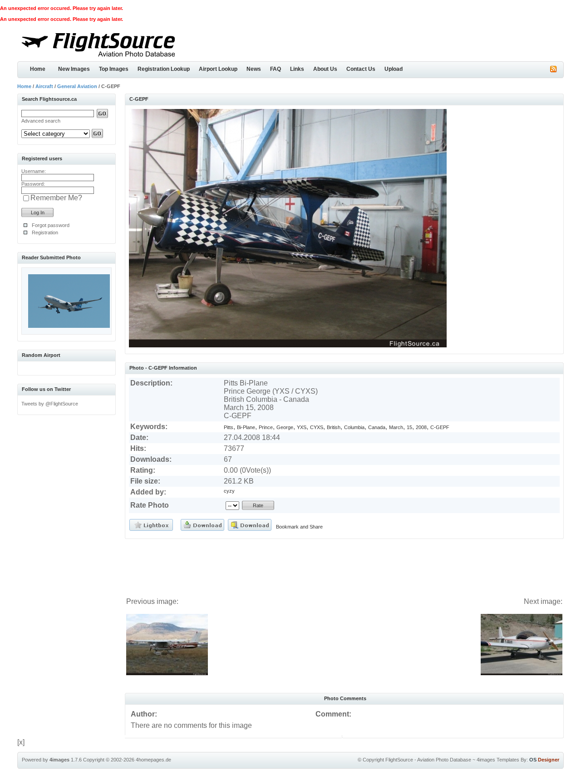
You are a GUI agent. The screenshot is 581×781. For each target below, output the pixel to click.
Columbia (354, 427)
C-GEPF (439, 427)
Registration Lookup (164, 69)
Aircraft (44, 86)
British (333, 427)
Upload (393, 69)
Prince (266, 427)
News (253, 69)
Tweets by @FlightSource (49, 403)
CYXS (316, 427)
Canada (376, 427)
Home (37, 69)
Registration (45, 232)
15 (409, 427)
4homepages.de (153, 759)
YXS (301, 427)
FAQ (275, 69)
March (396, 427)
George (284, 427)
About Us (325, 69)
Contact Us (360, 69)
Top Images (113, 69)
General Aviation (77, 86)
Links (297, 69)
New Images (74, 69)
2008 (421, 427)
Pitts (228, 427)
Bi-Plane (246, 427)
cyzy (229, 491)
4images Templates (498, 759)
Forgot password (50, 225)
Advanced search (40, 121)
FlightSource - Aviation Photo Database (428, 759)
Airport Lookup (218, 69)
